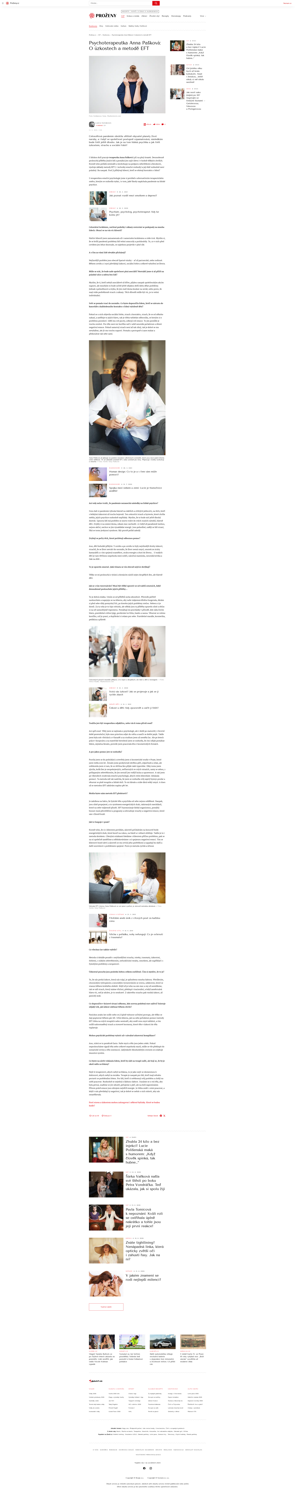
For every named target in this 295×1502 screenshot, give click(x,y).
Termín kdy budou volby (96, 1404)
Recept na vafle (153, 1408)
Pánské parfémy (192, 1434)
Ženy (101, 26)
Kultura (123, 26)
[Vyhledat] (156, 3)
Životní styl (154, 16)
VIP (122, 16)
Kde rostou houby (149, 1428)
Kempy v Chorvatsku (174, 1393)
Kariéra (104, 1450)
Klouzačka (152, 1431)
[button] (127, 84)
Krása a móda (133, 16)
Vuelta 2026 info (114, 1393)
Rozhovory (93, 26)
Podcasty (187, 16)
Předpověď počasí (136, 1428)
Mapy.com (125, 1428)
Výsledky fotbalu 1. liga (135, 1397)
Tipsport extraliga (134, 1401)
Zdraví (144, 16)
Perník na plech (153, 1411)
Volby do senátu (94, 1408)
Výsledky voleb (94, 1401)
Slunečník (145, 1431)
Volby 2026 (92, 1393)
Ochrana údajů (126, 1450)
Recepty (165, 16)
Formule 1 (131, 1408)
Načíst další (106, 1307)
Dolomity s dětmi (173, 1411)
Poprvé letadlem (173, 1397)
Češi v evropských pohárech (175, 1428)
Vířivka (185, 1431)
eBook (148, 124)
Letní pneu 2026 (193, 1393)
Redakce (113, 1450)
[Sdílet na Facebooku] (161, 1116)
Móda (188, 89)
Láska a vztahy (116, 914)
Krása (129, 1238)
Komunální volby (94, 1411)
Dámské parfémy (143, 1434)
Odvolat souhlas (193, 1450)
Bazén (118, 1431)
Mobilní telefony (118, 1434)
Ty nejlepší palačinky (155, 1393)
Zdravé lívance (153, 1401)
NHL (130, 1411)
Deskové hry (162, 1434)
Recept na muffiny (154, 1397)
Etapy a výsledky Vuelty (116, 1397)
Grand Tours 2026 (114, 1411)
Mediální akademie (144, 1450)
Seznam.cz (287, 3)
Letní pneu (153, 1434)
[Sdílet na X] (164, 1116)
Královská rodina (111, 26)
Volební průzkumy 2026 (96, 1397)
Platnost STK (192, 1411)
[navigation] (3, 3)
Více (202, 16)
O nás (96, 1450)
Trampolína (137, 1431)
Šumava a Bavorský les (175, 1401)
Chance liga (132, 1393)
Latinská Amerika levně (175, 1408)
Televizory (171, 1434)
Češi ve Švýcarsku (174, 1404)
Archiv (158, 1450)
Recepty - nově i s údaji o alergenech (140, 11)
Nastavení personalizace (148, 1454)
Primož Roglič (113, 1408)
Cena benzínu (160, 1428)
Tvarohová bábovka (154, 1404)
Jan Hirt (111, 1401)
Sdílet (158, 124)
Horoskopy (176, 16)
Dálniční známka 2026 (195, 1397)
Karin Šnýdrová (103, 123)
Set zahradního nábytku (165, 1431)
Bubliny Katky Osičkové (138, 26)
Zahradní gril (178, 1431)
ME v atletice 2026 (134, 1404)
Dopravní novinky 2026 (195, 1401)
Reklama (168, 1450)
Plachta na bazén (127, 1431)
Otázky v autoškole (194, 1408)
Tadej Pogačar (113, 1404)
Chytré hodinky (181, 1434)
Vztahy (189, 65)
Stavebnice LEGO (131, 1434)
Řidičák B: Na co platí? (195, 1404)
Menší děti (114, 704)
